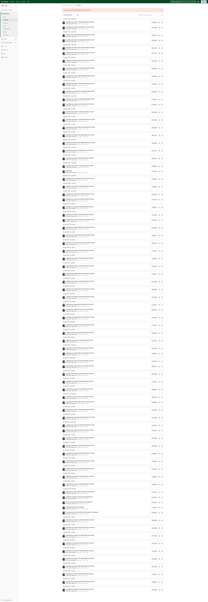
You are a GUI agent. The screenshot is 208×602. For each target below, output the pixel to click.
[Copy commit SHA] (159, 22)
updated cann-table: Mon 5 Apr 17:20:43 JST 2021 (80, 366)
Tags (4, 26)
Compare (5, 35)
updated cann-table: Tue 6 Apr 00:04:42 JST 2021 (80, 360)
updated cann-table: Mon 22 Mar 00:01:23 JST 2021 (80, 453)
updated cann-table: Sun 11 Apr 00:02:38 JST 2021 (80, 325)
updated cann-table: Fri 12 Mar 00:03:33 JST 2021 (80, 550)
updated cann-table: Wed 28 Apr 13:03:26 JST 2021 (80, 227)
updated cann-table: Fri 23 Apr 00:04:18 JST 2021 (80, 258)
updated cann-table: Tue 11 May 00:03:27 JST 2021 (80, 135)
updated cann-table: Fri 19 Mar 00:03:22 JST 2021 (80, 476)
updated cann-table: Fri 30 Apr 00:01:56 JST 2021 (80, 214)
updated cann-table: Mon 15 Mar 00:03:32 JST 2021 (80, 527)
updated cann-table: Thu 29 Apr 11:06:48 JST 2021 (80, 219)
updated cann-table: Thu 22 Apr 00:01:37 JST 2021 (80, 266)
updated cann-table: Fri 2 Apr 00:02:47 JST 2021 (79, 389)
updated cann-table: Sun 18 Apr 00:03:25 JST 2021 (80, 296)
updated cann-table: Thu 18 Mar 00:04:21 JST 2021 (80, 484)
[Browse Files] (162, 22)
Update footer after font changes (75, 507)
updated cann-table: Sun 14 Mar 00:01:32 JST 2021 (80, 535)
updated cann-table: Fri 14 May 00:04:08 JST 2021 (80, 111)
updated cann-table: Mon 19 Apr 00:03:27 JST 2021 (80, 289)
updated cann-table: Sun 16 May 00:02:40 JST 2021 (80, 99)
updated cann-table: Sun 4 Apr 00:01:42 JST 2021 (80, 373)
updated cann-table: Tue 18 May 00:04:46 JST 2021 (80, 83)
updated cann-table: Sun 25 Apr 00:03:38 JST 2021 (80, 242)
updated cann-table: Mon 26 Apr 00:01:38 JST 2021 (80, 235)
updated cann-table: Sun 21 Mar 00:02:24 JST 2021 (80, 461)
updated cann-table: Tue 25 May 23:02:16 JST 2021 (80, 40)
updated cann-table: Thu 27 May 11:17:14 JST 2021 (80, 27)
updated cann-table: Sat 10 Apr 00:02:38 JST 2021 (80, 332)
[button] (9, 600)
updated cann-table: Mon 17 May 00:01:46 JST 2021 (80, 91)
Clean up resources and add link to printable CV (79, 502)
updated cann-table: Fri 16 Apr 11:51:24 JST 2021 (79, 309)
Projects (12, 1)
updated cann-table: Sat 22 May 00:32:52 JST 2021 (80, 60)
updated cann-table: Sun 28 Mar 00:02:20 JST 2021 (80, 425)
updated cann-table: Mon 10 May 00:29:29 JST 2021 (80, 142)
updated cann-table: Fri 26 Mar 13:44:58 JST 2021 (80, 437)
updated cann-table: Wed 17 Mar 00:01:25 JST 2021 (80, 491)
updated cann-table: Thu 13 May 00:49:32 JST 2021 (80, 119)
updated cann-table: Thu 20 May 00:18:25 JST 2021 (80, 68)
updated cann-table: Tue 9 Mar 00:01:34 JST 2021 (80, 573)
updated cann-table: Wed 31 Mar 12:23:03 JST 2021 (80, 401)
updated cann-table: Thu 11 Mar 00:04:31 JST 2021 (80, 558)
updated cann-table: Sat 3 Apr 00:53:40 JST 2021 (79, 381)
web (77, 15)
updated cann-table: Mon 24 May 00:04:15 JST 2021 (80, 47)
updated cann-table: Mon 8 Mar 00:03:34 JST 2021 (80, 581)
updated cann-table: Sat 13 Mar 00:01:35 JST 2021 (80, 543)
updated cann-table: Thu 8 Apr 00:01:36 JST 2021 (80, 348)
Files (4, 17)
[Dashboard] (5, 1)
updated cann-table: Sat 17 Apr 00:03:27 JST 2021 (80, 304)
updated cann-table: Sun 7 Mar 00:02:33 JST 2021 (80, 589)
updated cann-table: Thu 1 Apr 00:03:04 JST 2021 (80, 396)
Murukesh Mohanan (66, 5)
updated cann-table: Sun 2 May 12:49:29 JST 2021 (80, 199)
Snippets (23, 1)
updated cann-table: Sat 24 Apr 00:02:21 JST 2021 (80, 250)
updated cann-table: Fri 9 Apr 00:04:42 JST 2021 (79, 340)
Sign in (204, 1)
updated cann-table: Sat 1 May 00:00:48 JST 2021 (80, 206)
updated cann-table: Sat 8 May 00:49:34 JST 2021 (80, 158)
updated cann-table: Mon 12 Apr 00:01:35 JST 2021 (80, 317)
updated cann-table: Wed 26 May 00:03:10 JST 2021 (80, 34)
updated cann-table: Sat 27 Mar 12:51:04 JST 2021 (80, 430)
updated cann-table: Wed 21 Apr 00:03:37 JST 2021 (80, 273)
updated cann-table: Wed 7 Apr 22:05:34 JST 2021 (80, 353)
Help (28, 1)
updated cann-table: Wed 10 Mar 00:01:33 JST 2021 (80, 566)
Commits (5, 20)
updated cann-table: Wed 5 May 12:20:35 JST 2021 (80, 178)
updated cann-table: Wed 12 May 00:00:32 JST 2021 (80, 127)
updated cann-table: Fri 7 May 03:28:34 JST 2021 (79, 165)
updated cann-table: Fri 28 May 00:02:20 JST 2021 (80, 22)
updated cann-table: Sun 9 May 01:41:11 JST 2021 (79, 150)
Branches (5, 23)
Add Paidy (69, 171)
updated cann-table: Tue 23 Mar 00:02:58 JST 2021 (80, 445)
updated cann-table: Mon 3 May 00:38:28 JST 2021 (80, 194)
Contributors (6, 29)
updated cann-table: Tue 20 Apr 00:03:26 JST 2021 (80, 281)
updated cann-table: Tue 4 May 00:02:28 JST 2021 (80, 186)
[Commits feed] (162, 15)
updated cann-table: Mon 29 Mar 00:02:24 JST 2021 (80, 417)
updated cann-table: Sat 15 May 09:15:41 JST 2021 (80, 104)
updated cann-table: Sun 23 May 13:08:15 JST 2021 (80, 52)
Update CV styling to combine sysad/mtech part (79, 497)
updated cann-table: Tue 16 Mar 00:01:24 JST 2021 (80, 520)
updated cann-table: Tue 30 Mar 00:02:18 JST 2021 (80, 409)
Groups (18, 1)
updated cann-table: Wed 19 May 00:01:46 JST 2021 (80, 76)
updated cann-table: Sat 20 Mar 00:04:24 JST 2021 (80, 468)
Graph (4, 32)
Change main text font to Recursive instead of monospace (82, 512)
